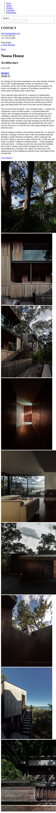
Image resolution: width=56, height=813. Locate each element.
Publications (11, 12)
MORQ (5, 73)
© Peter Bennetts (8, 45)
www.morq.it (6, 158)
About (8, 5)
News (8, 3)
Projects (9, 8)
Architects (10, 10)
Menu (3, 49)
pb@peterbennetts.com (10, 33)
